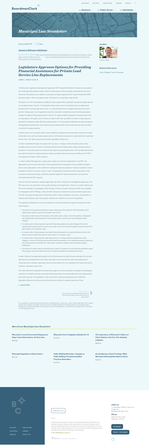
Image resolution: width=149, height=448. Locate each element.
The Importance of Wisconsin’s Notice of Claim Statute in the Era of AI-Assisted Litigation (112, 337)
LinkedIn (113, 439)
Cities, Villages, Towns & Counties (112, 72)
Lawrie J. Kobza (24, 80)
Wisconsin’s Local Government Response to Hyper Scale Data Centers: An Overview (30, 335)
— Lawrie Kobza (24, 284)
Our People (85, 3)
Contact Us (58, 410)
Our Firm (96, 3)
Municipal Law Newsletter (42, 31)
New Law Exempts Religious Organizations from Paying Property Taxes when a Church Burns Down (75, 294)
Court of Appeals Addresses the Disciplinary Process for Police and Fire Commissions (54, 58)
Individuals (126, 9)
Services (13, 434)
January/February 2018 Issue (32, 50)
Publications (107, 3)
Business (85, 9)
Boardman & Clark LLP (26, 7)
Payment (117, 426)
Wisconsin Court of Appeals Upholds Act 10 (71, 334)
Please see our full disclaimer (75, 430)
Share (41, 44)
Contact (128, 3)
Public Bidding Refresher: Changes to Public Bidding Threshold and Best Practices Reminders (69, 356)
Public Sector (105, 9)
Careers (119, 3)
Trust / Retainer (120, 432)
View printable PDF (25, 44)
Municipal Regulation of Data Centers (27, 353)
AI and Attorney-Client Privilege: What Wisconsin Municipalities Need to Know (111, 355)
